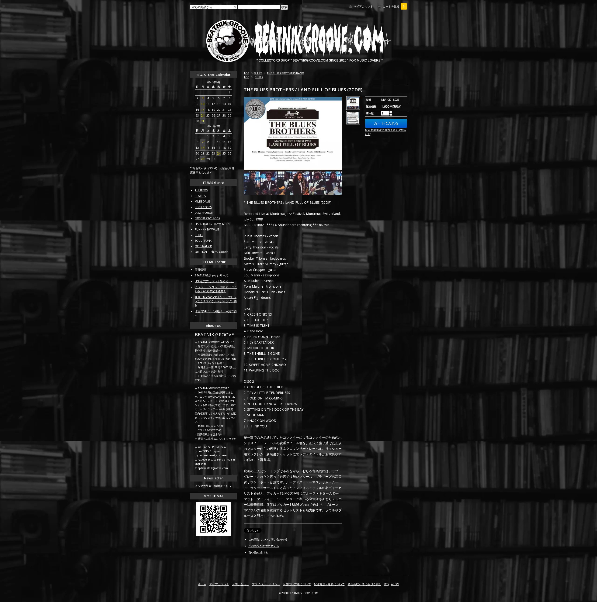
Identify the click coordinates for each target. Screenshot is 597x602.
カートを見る (394, 6)
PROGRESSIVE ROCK (207, 218)
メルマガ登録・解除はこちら (213, 486)
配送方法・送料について (329, 584)
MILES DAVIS (202, 201)
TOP (246, 73)
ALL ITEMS (201, 190)
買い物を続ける (258, 552)
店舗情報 (200, 270)
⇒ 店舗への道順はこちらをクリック (215, 438)
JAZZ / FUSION (204, 213)
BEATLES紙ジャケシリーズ (211, 275)
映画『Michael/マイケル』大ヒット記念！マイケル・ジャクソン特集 (216, 301)
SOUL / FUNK (203, 241)
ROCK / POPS (203, 207)
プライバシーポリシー (266, 584)
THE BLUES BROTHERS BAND (285, 73)
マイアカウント (363, 6)
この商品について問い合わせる (268, 539)
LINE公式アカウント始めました (214, 281)
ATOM (395, 584)
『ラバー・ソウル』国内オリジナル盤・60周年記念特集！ (216, 289)
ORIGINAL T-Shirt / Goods (211, 252)
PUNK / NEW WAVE (207, 229)
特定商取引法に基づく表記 (364, 584)
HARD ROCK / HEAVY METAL (213, 224)
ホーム (202, 584)
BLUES (258, 73)
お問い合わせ (240, 584)
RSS (386, 584)
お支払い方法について (297, 584)
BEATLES (200, 196)
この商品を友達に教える (263, 546)
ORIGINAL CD (203, 246)
